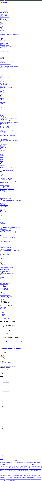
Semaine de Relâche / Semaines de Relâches (12, 469)
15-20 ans (9, 477)
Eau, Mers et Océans (2, 45)
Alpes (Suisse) (6, 473)
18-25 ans (1, 57)
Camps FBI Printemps (3, 462)
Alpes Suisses (1, 19)
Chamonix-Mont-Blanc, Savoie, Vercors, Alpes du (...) (6, 200)
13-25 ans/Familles (23, 475)
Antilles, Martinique (2, 147)
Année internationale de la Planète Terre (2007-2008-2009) (30, 460)
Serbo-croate (17, 469)
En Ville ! (1, 224)
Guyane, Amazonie (2, 15)
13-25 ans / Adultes (6, 477)
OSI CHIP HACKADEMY (3, 290)
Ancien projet (13, 460)
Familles (1, 58)
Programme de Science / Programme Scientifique (37, 467)
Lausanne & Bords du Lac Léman (3, 170)
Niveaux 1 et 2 (15, 466)
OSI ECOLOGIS (2, 289)
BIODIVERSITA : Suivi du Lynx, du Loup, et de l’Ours (11, 473)
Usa (20, 470)
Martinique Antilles (2, 83)
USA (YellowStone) (29, 477)
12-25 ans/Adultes (5, 475)
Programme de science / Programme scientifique (29, 467)
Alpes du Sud (1, 203)
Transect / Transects (10, 470)
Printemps (20, 467)
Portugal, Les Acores (2, 211)
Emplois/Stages (2, 374)
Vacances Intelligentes (23, 471)
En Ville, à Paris (37, 477)
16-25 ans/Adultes (38, 475)
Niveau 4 (7, 466)
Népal (1, 161)
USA (0, 28)
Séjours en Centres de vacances (3, 60)
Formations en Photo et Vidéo (3, 247)
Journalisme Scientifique (2, 64)
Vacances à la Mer (25, 470)
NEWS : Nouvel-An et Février (7, 318)
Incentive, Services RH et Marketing (4, 135)
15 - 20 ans (30, 475)
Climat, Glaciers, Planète (2, 120)
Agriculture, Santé (2, 123)
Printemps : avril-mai (2, 125)
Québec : (3, 307)
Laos (0, 39)
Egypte (1, 103)
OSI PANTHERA (2, 284)
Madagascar (1, 33)
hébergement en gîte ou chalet (3, 273)
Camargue (1, 85)
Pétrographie (8, 467)
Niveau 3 (6, 466)
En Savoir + (7, 333)
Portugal (1, 23)
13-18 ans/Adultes (14, 475)
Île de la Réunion (2, 13)
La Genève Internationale (3, 20)
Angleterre (1, 24)
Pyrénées (1, 16)
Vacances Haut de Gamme (2, 471)
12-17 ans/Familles (2, 475)
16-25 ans (36, 475)
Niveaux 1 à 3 (10, 466)
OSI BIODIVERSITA (2, 283)
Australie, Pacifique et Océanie (3, 212)
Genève (1, 277)
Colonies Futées (30, 462)
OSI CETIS (1, 285)
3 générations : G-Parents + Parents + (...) (4, 140)
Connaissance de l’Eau (2, 295)
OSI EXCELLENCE (2, 291)
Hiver (1, 464)
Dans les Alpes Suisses (2, 77)
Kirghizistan (1, 37)
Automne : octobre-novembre (3, 241)
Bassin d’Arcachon (2, 205)
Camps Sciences (6, 462)
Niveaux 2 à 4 (17, 466)
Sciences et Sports (2, 62)
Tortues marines (2, 294)
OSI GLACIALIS (2, 288)
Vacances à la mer (22, 470)
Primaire (1, 235)
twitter (22, 473)
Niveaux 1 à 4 (12, 466)
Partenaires (3, 315)
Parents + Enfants (2, 139)
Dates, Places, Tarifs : (3, 309)
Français (21, 463)
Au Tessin (1, 21)
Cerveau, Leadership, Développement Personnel (5, 227)
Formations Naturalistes (2, 246)
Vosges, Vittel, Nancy (2, 17)
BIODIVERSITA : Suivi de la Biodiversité (31, 473)
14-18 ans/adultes (27, 475)
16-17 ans (1, 56)
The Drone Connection (2, 298)
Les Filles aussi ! (2, 373)
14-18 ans (4, 477)
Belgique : (2, 308)
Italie (0, 91)
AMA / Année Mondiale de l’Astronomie (7, 460)
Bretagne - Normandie (2, 145)
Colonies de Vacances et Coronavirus (26, 462)
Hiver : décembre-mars (2, 52)
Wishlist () (1, 299)
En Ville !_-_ (1, 40)
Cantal (1, 112)
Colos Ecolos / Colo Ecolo (34, 462)
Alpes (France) (3, 460)
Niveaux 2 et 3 (19, 466)
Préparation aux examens (2, 249)
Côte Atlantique (2, 11)
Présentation (3, 312)
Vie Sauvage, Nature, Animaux (3, 117)
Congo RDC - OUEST (39, 462)
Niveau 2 (4, 466)
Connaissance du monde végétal (3, 297)
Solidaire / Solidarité (39, 469)
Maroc (1, 164)
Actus (2, 313)
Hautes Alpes (1, 264)
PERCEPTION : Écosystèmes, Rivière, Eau (19, 473)
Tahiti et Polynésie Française (26, 477)
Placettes (13, 467)
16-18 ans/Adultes (34, 475)
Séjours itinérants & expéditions (3, 61)
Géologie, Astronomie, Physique (3, 178)
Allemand (1, 460)
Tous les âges (7, 470)
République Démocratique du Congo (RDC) (4, 34)
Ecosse (1, 94)
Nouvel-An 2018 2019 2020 (28, 466)
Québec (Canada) (15, 477)
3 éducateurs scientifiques (25, 473)
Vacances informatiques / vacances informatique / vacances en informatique (10, 471)
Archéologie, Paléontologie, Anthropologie (4, 228)
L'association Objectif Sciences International (6, 362)
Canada (1, 172)
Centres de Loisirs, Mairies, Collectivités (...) (4, 66)
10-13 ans (1, 55)
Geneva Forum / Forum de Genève (4, 480)
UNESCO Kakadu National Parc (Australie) (17, 470)
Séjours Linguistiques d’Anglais (2, 469)
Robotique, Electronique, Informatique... (4, 47)
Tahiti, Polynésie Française (3, 14)
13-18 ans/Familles (17, 475)
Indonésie (1, 159)
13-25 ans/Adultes (20, 475)
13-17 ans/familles (9, 475)
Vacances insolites (20, 471)
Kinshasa (1, 278)
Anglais (1, 258)
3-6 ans (4, 473)
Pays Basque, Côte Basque (3, 87)
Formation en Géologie (2, 248)
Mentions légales (3, 363)
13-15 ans (35, 476)
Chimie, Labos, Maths (2, 44)
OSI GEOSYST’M (2, 286)
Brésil (0, 174)
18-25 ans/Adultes (32, 477)
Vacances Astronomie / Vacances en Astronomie (34, 470)
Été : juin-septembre (2, 51)
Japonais (37, 464)
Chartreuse (1, 86)
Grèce (1, 26)
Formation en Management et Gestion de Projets (5, 250)
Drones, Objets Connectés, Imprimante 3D (4, 122)
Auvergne (25, 475)
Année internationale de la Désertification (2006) (22, 460)
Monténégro (1, 89)
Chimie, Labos (1, 119)
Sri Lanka (1, 38)
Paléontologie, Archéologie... (3, 43)
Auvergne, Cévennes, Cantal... (3, 201)
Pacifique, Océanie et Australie (3, 104)
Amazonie (11, 460)
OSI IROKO (1, 292)
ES (23, 477)
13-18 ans (12, 475)
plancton (15, 467)
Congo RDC (37, 462)
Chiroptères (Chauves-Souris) (3, 296)
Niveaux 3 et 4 (22, 466)
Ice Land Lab (8, 464)
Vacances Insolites (17, 471)
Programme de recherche (23, 467)
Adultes (35, 477)
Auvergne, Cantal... (2, 12)
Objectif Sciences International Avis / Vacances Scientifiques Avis (35, 466)
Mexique (1, 30)
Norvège (1, 155)
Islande (1, 154)
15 (29, 475)
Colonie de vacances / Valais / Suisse (17, 462)
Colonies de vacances (21, 462)
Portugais (17, 467)
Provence (1, 146)
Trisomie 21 (13, 470)
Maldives (1, 115)
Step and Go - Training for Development (12, 480)
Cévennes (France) (10, 462)
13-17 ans (7, 475)
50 (10, 477)
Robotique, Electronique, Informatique (4, 121)
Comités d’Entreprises (2, 67)
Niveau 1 (3, 466)
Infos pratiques (3, 314)
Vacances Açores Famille (28, 470)
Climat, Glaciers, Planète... (3, 46)
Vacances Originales (26, 471)
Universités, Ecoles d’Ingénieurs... (3, 237)
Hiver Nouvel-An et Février (4, 464)
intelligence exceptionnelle (30, 464)
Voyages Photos (1, 459)
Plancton (14, 467)
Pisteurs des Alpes (10, 467)
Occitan (41, 466)
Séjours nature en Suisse (7, 469)
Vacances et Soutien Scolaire (3, 63)
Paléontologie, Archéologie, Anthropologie (4, 118)
